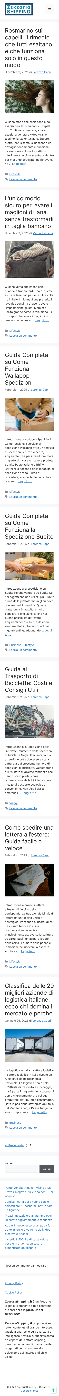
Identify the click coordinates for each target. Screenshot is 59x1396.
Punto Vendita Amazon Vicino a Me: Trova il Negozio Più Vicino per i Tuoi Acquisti (29, 1192)
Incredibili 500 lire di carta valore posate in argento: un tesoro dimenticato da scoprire (26, 1243)
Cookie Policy (13, 1292)
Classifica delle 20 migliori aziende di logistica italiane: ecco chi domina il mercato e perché (29, 999)
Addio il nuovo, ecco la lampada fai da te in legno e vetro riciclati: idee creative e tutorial (28, 1230)
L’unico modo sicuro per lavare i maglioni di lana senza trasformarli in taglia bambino (29, 212)
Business (15, 645)
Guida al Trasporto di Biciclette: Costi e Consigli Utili (28, 679)
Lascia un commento (23, 179)
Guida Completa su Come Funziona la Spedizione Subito (29, 526)
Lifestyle (14, 174)
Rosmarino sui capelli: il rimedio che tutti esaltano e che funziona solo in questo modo (28, 47)
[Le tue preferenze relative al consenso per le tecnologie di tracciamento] (53, 1390)
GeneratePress (29, 1390)
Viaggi (13, 803)
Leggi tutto (19, 163)
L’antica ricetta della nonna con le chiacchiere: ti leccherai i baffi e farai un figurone (29, 1206)
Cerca (9, 1162)
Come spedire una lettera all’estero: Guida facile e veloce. (29, 838)
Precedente (14, 1145)
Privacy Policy (14, 1283)
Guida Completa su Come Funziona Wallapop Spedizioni (26, 368)
